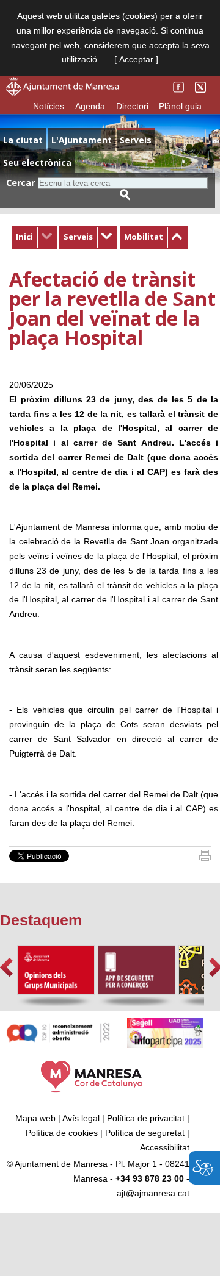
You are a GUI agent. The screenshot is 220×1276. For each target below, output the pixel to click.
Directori (132, 106)
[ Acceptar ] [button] (136, 59)
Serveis (78, 236)
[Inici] (205, 858)
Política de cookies (62, 1133)
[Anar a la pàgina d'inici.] (62, 93)
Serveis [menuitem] (136, 140)
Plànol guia (180, 106)
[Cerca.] (125, 195)
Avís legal (81, 1118)
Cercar (20, 182)
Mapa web (35, 1118)
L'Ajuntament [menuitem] (81, 140)
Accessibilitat (164, 1147)
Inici (24, 236)
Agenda (90, 106)
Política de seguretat (145, 1133)
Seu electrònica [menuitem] (37, 162)
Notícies (48, 106)
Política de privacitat (146, 1118)
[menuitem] (34, 237)
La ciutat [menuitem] (23, 140)
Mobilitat (143, 236)
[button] (6, 967)
